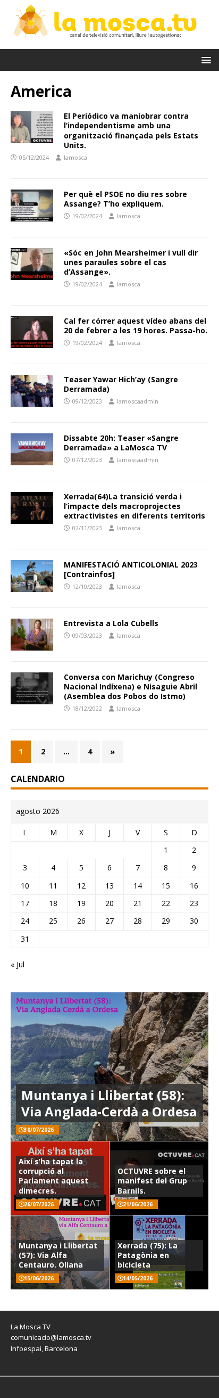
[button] (204, 59)
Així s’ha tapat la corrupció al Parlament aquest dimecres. (53, 1176)
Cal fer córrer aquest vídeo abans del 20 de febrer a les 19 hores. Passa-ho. (135, 325)
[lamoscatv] (109, 42)
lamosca (75, 157)
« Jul (17, 964)
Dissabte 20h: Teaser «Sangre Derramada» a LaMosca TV (121, 443)
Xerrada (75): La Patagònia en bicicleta (147, 1255)
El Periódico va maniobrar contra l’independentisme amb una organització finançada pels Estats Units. (131, 130)
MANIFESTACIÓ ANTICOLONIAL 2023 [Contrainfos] (131, 569)
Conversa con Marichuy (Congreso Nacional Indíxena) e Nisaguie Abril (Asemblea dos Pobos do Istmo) (130, 686)
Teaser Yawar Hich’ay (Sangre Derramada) (121, 384)
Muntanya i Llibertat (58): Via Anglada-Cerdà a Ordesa (109, 1103)
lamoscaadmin (137, 401)
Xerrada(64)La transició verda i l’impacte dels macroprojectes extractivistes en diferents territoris (134, 506)
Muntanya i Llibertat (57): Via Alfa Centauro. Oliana (58, 1255)
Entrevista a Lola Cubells (111, 623)
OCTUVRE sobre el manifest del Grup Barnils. (152, 1180)
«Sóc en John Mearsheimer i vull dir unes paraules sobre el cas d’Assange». (131, 262)
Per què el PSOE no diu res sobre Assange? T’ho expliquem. (125, 199)
